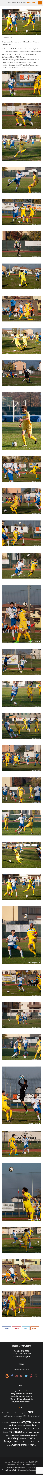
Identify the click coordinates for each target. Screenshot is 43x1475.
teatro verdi (35, 1442)
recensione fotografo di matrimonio (22, 1435)
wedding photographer (23, 1444)
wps (35, 1445)
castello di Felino (15, 1419)
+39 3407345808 (25, 1465)
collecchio (30, 1419)
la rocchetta (25, 1429)
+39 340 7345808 (23, 1351)
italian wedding (27, 1425)
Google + (34, 1328)
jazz (21, 1429)
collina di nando (36, 1419)
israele (19, 1425)
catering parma (23, 1419)
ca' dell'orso (32, 1416)
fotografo (26, 1422)
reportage (13, 1438)
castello (9, 1419)
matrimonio (16, 1431)
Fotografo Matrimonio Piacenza (21, 1393)
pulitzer (12, 1435)
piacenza (7, 1435)
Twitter (26, 1328)
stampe (19, 1442)
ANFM (31, 1412)
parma (32, 1432)
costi (8, 1422)
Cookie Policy (13, 1470)
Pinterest (16, 1328)
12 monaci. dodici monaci (9, 1413)
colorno (4, 1422)
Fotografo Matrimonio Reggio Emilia (21, 1399)
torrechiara (9, 1445)
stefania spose (26, 1442)
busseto (26, 1415)
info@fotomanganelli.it (23, 1356)
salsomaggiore (23, 1438)
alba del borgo (19, 1413)
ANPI (35, 1413)
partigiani (37, 1432)
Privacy (4, 1470)
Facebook (6, 1328)
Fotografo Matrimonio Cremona (21, 1396)
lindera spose (33, 1428)
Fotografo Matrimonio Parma (21, 1391)
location (5, 1432)
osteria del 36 (26, 1432)
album (25, 1413)
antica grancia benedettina (15, 1416)
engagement (13, 1422)
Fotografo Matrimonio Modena (21, 1402)
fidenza (18, 1422)
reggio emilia (33, 1435)
